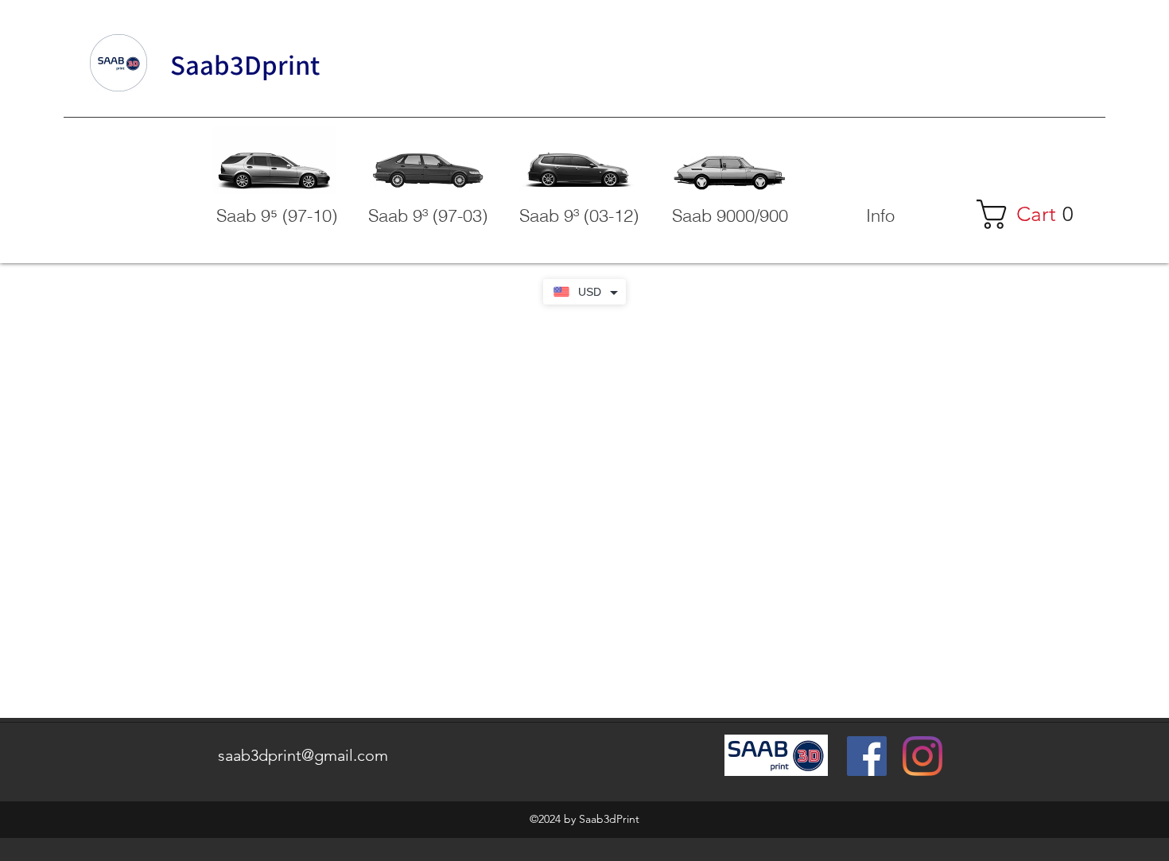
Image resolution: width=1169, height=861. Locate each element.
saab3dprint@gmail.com (303, 755)
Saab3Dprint (245, 64)
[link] (1033, 214)
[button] (880, 215)
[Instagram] (922, 756)
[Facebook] (867, 756)
